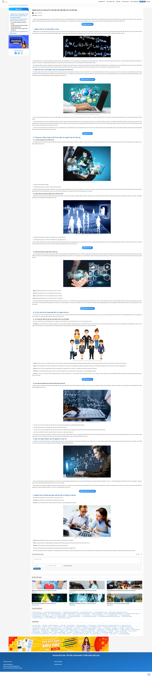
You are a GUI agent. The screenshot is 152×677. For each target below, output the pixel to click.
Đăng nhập (142, 1)
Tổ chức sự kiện (124, 632)
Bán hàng (45, 625)
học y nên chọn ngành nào (55, 613)
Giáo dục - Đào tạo (47, 626)
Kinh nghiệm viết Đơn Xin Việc (54, 628)
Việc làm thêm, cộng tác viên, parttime (81, 633)
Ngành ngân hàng (136, 629)
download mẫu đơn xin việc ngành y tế (41, 615)
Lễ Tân (100, 628)
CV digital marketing (37, 616)
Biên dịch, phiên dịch (54, 625)
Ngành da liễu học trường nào (65, 617)
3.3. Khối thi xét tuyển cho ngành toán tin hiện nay (19, 29)
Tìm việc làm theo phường (106, 632)
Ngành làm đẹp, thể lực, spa (113, 629)
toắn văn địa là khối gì (127, 616)
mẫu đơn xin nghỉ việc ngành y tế (133, 613)
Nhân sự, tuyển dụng (75, 631)
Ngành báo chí (36, 629)
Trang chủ (11, 5)
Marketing (115, 628)
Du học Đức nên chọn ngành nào (40, 613)
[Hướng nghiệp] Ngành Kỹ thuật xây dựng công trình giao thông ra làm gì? (121, 590)
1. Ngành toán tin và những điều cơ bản (19, 14)
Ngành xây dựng (64, 631)
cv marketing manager (125, 615)
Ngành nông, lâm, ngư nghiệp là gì (71, 612)
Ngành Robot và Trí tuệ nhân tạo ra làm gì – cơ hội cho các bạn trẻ (82, 603)
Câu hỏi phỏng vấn (134, 1)
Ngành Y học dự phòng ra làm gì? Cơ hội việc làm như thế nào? (44, 590)
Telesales (70, 632)
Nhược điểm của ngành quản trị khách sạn (118, 612)
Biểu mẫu (118, 1)
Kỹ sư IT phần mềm (68, 628)
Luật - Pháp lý (107, 628)
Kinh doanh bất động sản (82, 626)
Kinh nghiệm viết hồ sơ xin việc (110, 626)
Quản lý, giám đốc (36, 632)
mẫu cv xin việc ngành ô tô (99, 615)
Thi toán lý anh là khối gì (38, 617)
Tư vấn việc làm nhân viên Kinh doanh (41, 633)
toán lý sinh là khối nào (51, 617)
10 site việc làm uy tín (37, 612)
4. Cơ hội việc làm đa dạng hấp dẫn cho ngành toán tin (19, 32)
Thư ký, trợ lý (89, 632)
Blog (15, 5)
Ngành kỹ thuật (101, 629)
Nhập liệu (111, 631)
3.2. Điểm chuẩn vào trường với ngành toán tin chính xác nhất (19, 26)
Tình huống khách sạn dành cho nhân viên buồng (109, 616)
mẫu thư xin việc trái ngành (69, 613)
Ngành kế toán (92, 629)
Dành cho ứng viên (37, 626)
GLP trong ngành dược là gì (101, 612)
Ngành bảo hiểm (45, 629)
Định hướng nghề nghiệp (22, 5)
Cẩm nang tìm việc (111, 1)
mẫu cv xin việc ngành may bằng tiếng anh (114, 613)
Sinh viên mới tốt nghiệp (60, 632)
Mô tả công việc (125, 1)
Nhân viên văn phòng (102, 631)
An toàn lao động (36, 625)
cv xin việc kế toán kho (60, 616)
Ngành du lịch (83, 629)
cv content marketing (48, 616)
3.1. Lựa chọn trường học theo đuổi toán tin (18, 23)
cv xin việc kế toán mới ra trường (89, 616)
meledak (122, 628)
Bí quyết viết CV (71, 625)
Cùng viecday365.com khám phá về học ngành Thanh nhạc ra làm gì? (82, 590)
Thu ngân (96, 632)
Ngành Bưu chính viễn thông (58, 629)
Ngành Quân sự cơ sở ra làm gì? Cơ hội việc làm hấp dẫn (118, 603)
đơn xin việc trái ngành (97, 613)
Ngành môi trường (125, 629)
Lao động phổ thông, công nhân (89, 628)
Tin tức (116, 632)
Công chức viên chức (126, 625)
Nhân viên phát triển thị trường (88, 631)
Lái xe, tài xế (77, 628)
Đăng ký (148, 1)
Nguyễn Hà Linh (72, 592)
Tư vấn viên (54, 633)
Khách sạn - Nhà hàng (69, 626)
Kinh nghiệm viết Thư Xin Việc (39, 628)
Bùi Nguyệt (108, 592)
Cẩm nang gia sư (92, 625)
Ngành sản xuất (36, 631)
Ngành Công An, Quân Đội (71, 629)
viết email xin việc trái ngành (84, 613)
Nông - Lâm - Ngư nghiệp (121, 631)
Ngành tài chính (45, 631)
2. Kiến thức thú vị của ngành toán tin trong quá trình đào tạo (18, 16)
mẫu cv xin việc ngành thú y (75, 615)
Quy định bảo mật (58, 664)
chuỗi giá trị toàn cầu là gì (86, 612)
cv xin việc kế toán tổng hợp (74, 616)
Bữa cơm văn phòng (81, 625)
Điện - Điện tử (113, 633)
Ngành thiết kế (55, 631)
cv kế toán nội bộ (87, 615)
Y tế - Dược (105, 633)
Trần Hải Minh (34, 592)
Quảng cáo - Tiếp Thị (47, 632)
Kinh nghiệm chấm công (96, 626)
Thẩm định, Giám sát (79, 632)
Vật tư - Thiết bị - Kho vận (64, 633)
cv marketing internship (112, 615)
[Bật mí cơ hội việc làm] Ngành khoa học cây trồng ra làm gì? (44, 603)
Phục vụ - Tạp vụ (133, 631)
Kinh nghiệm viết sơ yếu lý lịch (125, 626)
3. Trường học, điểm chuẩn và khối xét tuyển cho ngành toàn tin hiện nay (18, 19)
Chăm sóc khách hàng (114, 625)
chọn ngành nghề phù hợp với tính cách (53, 612)
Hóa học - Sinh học (58, 626)
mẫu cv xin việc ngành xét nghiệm (59, 615)
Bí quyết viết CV (101, 1)
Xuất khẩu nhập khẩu (96, 633)
